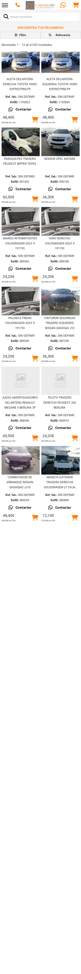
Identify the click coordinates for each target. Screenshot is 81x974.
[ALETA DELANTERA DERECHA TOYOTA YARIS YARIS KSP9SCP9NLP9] (21, 62)
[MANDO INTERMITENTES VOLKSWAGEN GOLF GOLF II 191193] (21, 221)
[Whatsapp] (63, 5)
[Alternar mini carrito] (76, 5)
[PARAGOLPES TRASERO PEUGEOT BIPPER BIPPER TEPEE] (21, 142)
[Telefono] (18, 5)
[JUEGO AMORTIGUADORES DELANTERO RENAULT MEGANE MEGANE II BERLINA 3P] (21, 380)
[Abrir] (5, 5)
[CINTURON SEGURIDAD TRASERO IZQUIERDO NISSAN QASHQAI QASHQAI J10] (60, 301)
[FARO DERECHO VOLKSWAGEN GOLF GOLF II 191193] (60, 221)
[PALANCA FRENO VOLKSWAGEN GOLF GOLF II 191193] (21, 301)
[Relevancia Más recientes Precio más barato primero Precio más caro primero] (60, 35)
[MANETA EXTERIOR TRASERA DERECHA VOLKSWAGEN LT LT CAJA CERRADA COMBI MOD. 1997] (60, 460)
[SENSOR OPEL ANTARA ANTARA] (60, 142)
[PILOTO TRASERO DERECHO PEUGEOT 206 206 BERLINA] (60, 380)
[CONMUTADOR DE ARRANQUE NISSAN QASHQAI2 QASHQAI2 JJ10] (21, 460)
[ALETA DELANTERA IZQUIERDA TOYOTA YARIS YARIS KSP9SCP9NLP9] (60, 62)
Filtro (22, 35)
